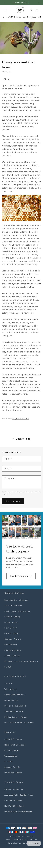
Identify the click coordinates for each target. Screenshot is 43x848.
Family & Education (13, 739)
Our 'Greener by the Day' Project (19, 722)
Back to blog (23, 438)
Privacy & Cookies (12, 650)
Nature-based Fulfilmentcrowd (18, 812)
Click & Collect (11, 633)
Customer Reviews (12, 639)
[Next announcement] (38, 2)
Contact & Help (11, 622)
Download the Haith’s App (16, 600)
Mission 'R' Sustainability (15, 706)
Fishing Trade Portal (13, 789)
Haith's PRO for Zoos (14, 806)
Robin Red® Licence (13, 800)
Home (4, 17)
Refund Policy (10, 644)
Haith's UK (20, 836)
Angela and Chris (20, 418)
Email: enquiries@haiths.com (17, 611)
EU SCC (8, 667)
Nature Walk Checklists (14, 745)
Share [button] (6, 79)
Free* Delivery (10, 628)
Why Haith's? (10, 689)
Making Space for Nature (15, 717)
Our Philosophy (11, 700)
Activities (8, 761)
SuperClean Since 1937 (14, 695)
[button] (5, 10)
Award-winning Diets (13, 711)
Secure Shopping (12, 617)
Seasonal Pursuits (12, 767)
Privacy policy (32, 839)
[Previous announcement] (4, 2)
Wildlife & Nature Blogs (17, 17)
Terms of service (14, 843)
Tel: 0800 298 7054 (13, 605)
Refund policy (19, 839)
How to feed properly (21, 576)
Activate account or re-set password (21, 661)
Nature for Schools (13, 773)
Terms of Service (12, 656)
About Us (8, 683)
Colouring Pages (11, 750)
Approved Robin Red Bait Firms (18, 795)
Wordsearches (10, 756)
